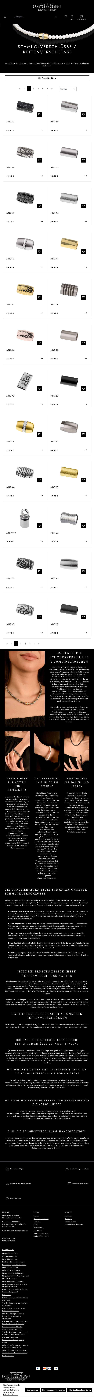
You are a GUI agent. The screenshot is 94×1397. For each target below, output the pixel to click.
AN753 (10, 304)
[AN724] (69, 198)
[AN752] (24, 152)
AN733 (10, 441)
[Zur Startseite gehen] (47, 6)
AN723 (54, 396)
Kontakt (36, 1216)
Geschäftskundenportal (74, 1224)
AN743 (10, 578)
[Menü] (5, 16)
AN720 (55, 167)
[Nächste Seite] (47, 88)
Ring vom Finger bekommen (13, 1281)
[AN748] (24, 198)
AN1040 (11, 533)
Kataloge (68, 1219)
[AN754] (24, 335)
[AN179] (69, 289)
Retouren (37, 1222)
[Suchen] (55, 16)
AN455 (55, 533)
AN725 (55, 487)
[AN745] (24, 609)
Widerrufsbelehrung (42, 1233)
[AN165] (69, 427)
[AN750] (24, 107)
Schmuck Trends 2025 (11, 1270)
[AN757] (69, 564)
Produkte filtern (48, 78)
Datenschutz (38, 1227)
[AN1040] (24, 518)
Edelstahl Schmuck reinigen (13, 1262)
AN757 (54, 578)
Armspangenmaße (9, 1256)
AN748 (10, 213)
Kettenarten (6, 1295)
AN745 (10, 624)
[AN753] (24, 289)
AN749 (55, 121)
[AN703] (24, 381)
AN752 (10, 167)
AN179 (54, 304)
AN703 (10, 396)
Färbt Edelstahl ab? (10, 1259)
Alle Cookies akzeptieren (80, 1390)
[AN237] (69, 335)
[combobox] (32, 16)
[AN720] (69, 152)
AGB (35, 1224)
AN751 (54, 258)
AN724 (55, 213)
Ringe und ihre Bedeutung (12, 1273)
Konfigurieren (32, 1390)
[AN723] (69, 381)
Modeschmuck (8, 1356)
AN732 (10, 258)
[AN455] (69, 518)
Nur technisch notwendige (53, 1390)
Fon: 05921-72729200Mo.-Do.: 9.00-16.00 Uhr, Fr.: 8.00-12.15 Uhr (14, 1224)
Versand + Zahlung (41, 1219)
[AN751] (69, 244)
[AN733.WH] (24, 427)
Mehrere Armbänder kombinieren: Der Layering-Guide (13, 1339)
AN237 (54, 350)
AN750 (10, 121)
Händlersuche (70, 1222)
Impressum (38, 1230)
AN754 (10, 350)
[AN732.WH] (24, 244)
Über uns (68, 1216)
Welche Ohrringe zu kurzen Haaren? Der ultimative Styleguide (13, 1316)
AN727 (54, 624)
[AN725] (69, 472)
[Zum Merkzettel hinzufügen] (39, 114)
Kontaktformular (8, 1240)
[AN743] (24, 564)
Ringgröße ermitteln (10, 1253)
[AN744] (24, 472)
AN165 (54, 441)
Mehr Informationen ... (10, 1395)
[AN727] (69, 609)
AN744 (10, 487)
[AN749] (69, 107)
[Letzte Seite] (52, 88)
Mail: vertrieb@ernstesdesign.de (15, 1230)
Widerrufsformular (41, 1236)
